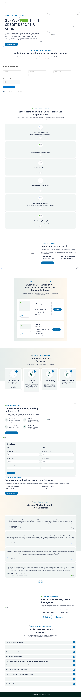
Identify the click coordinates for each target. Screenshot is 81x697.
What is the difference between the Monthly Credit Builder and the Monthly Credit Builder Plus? (27, 661)
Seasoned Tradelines (40, 150)
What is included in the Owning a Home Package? (17, 669)
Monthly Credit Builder (40, 168)
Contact (74, 3)
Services (44, 3)
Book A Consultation (11, 44)
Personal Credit (50, 3)
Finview (40, 694)
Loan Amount (12, 451)
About (40, 3)
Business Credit (58, 3)
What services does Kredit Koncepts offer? (15, 642)
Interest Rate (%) (12, 465)
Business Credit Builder (40, 203)
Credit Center (65, 3)
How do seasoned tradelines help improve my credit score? (19, 665)
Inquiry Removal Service (40, 132)
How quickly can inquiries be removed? (14, 684)
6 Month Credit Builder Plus (40, 185)
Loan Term (10, 458)
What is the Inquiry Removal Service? (14, 679)
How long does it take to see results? (14, 656)
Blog (70, 3)
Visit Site (57, 309)
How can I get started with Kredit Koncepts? (16, 647)
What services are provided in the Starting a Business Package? (20, 674)
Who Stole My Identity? (40, 221)
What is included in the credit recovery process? (16, 651)
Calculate (11, 473)
